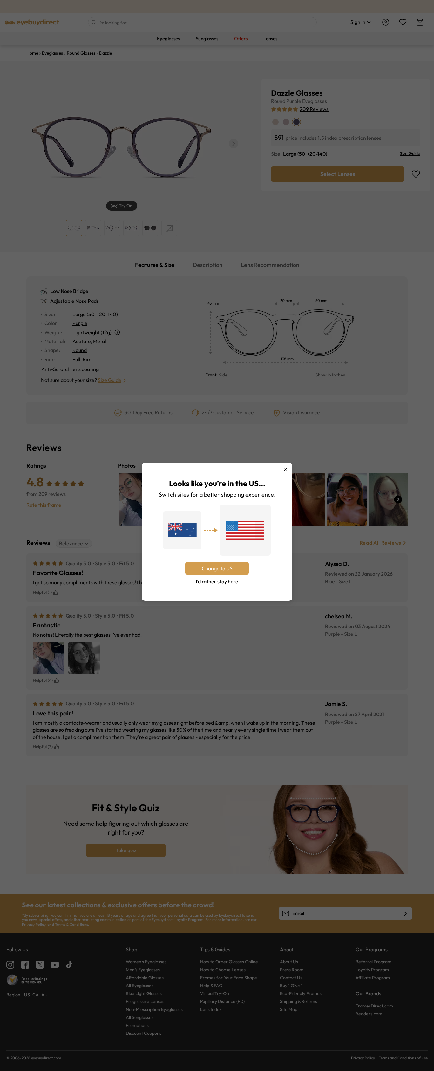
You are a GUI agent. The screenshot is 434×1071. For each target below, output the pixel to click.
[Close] (285, 469)
